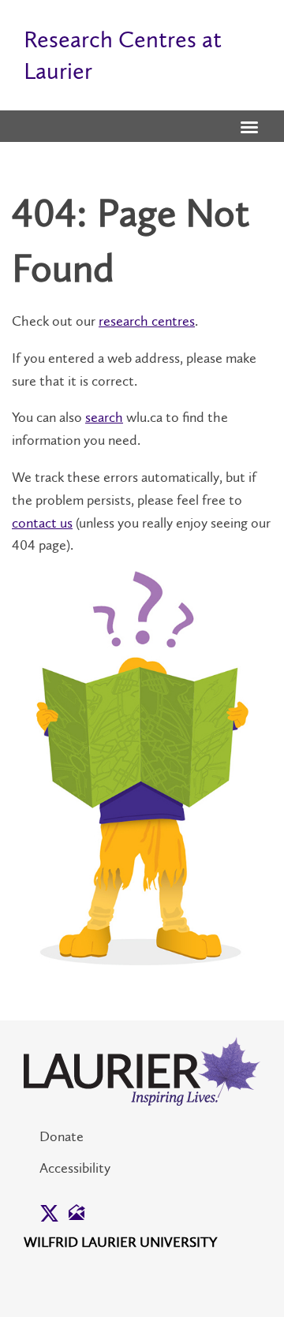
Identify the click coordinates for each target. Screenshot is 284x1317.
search (104, 417)
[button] (249, 128)
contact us (42, 523)
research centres (147, 321)
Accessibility (74, 1168)
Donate (61, 1136)
